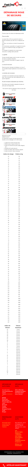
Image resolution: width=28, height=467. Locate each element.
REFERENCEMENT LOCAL (9, 452)
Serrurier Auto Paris (6, 424)
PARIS (22, 452)
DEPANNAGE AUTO (17, 453)
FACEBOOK (18, 452)
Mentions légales (19, 432)
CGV (16, 430)
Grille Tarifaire (18, 436)
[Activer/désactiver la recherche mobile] (22, 8)
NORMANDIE (9, 453)
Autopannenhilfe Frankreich (5, 426)
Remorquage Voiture (6, 422)
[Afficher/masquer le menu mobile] (25, 8)
